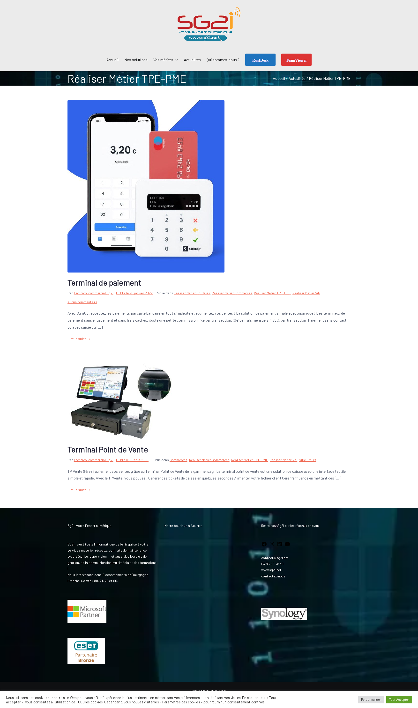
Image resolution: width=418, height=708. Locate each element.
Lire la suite (77, 338)
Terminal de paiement (104, 282)
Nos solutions (136, 59)
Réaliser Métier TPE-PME (272, 293)
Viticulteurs (307, 460)
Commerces (178, 460)
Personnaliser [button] (371, 699)
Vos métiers (163, 59)
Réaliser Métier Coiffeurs (192, 293)
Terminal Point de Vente (107, 449)
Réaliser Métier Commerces (232, 293)
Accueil (112, 59)
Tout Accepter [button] (399, 699)
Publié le (134, 293)
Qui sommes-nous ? (223, 59)
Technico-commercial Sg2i (93, 293)
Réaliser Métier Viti (306, 293)
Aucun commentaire (82, 302)
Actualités (192, 59)
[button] (175, 59)
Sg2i (222, 691)
